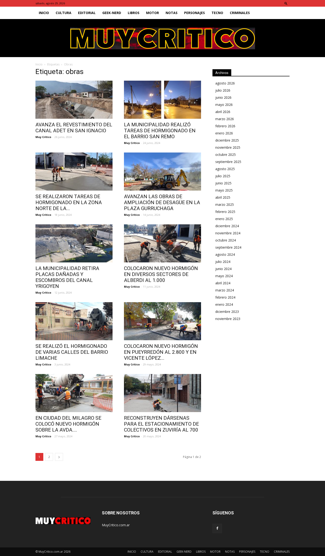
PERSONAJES (194, 12)
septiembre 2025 (228, 161)
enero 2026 (224, 133)
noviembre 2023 (227, 318)
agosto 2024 (225, 254)
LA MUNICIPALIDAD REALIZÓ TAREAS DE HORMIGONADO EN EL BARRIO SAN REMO (160, 130)
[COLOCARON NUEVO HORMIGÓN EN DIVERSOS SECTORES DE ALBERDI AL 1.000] (162, 243)
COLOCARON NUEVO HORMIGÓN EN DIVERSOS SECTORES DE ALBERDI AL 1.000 (161, 274)
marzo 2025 (224, 204)
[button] (286, 3)
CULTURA (63, 12)
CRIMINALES (240, 12)
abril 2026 (222, 111)
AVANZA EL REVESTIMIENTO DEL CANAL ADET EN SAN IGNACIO (73, 127)
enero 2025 (224, 218)
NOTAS (171, 12)
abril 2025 (222, 197)
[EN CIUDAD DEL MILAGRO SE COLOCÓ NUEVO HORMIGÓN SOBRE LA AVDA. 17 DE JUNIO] (74, 393)
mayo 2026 (224, 104)
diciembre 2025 (227, 140)
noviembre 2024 (227, 233)
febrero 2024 (225, 297)
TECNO (217, 12)
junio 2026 (223, 97)
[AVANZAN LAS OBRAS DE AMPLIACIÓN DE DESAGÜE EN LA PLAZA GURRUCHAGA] (162, 172)
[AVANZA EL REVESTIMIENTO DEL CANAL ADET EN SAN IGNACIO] (74, 100)
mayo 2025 (224, 190)
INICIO (44, 12)
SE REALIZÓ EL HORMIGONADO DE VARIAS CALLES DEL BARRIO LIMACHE (71, 352)
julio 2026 (222, 90)
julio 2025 (222, 176)
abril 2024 (222, 283)
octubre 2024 (225, 240)
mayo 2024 (224, 276)
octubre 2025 (225, 154)
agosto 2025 (225, 169)
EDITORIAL (87, 12)
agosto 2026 (225, 83)
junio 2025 (223, 183)
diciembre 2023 (227, 311)
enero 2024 (224, 304)
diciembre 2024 (227, 226)
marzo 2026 (224, 119)
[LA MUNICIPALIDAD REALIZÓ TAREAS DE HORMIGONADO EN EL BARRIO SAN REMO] (162, 100)
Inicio (39, 64)
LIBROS (133, 12)
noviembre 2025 (227, 147)
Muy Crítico (43, 137)
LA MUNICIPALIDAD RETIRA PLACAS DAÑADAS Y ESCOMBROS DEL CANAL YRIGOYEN (67, 277)
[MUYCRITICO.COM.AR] (162, 38)
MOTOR (152, 12)
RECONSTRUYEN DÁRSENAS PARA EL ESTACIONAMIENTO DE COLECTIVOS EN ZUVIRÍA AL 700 (161, 424)
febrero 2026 (225, 126)
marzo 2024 (224, 290)
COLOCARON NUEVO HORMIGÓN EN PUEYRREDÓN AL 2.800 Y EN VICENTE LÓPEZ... (161, 352)
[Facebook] (217, 528)
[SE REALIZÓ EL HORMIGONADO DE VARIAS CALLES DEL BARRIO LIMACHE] (74, 321)
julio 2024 (222, 261)
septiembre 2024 (228, 247)
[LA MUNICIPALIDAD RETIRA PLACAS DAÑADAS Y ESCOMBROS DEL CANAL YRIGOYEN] (74, 243)
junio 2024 (223, 268)
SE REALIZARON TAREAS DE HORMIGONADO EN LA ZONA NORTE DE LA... (68, 202)
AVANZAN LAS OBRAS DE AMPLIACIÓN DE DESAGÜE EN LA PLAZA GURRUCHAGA (162, 202)
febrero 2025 (225, 211)
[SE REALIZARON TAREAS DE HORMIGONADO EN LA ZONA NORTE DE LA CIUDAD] (74, 172)
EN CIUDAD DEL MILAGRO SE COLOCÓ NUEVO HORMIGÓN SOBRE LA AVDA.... (68, 424)
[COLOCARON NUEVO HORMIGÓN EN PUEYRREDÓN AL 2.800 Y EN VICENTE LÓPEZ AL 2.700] (162, 321)
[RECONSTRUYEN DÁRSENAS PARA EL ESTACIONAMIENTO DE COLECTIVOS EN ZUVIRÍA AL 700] (162, 393)
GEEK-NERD (111, 12)
